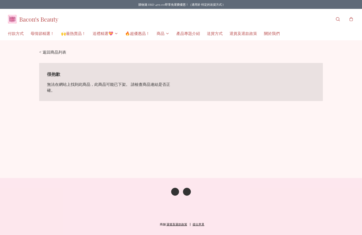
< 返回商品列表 (52, 52)
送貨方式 (215, 33)
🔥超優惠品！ (137, 33)
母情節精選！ (42, 33)
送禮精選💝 (103, 33)
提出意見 (198, 224)
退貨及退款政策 (243, 33)
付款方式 (16, 33)
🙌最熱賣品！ (73, 33)
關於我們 (272, 33)
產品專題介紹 (188, 33)
